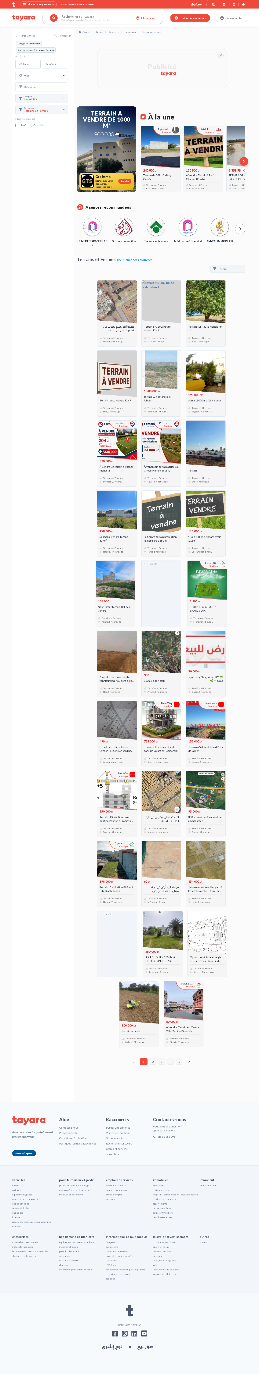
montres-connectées (117, 1251)
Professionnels (68, 1132)
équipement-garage (22, 1194)
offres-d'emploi (114, 1194)
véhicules (18, 1180)
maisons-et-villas (161, 1190)
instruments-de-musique (166, 1269)
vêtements (64, 1256)
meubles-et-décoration (71, 1194)
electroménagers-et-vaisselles (75, 1190)
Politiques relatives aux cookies (77, 1143)
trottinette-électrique (164, 1242)
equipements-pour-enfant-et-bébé (76, 1242)
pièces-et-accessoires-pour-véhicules (31, 1221)
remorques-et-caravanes (25, 1199)
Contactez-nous (68, 1127)
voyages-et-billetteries (164, 1274)
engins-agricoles (20, 1203)
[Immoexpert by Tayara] (224, 4)
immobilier (160, 1180)
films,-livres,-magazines (165, 1260)
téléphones (112, 1265)
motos (15, 1185)
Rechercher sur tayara (119, 1143)
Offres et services (117, 1148)
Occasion (39, 125)
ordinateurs (112, 1246)
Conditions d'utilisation (73, 1138)
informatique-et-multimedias (127, 1236)
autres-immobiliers (163, 1212)
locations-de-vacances (164, 1199)
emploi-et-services (119, 1180)
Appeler (125, 181)
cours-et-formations (116, 1190)
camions (16, 1226)
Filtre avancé (148, 17)
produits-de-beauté (69, 1251)
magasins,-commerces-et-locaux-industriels (175, 1194)
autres (204, 1236)
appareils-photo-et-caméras (120, 1256)
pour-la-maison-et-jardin (76, 1180)
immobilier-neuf (208, 1185)
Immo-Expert (24, 1153)
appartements (160, 1203)
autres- (203, 1242)
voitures (16, 1190)
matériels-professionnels (25, 1242)
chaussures (65, 1265)
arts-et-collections (162, 1251)
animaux (157, 1256)
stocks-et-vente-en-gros (24, 1256)
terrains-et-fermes (162, 1217)
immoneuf (207, 1180)
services (110, 1199)
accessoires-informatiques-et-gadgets (125, 1269)
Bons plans (112, 1154)
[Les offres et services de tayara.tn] (243, 4)
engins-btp (17, 1212)
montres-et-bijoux (68, 1246)
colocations (159, 1185)
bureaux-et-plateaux (163, 1208)
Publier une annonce (118, 1127)
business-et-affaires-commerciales (30, 1251)
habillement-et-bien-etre (76, 1236)
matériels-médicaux (22, 1246)
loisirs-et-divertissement (170, 1236)
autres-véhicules (20, 1208)
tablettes (110, 1278)
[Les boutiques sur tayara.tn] (214, 4)
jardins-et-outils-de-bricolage (74, 1185)
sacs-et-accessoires (69, 1260)
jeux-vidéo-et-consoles (118, 1274)
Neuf (23, 125)
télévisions (111, 1260)
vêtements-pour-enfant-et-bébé (75, 1269)
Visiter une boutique (118, 1132)
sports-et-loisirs (161, 1246)
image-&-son (112, 1242)
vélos (156, 1265)
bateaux (16, 1217)
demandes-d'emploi (116, 1185)
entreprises (20, 1236)
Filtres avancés (115, 1138)
